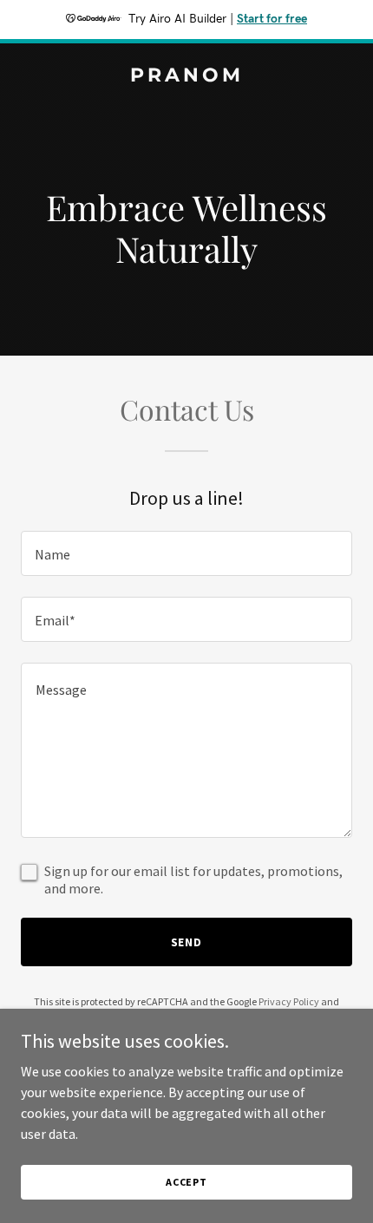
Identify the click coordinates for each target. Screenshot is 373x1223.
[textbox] (186, 553)
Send (187, 942)
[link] (186, 76)
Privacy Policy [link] (288, 1001)
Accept (186, 1181)
